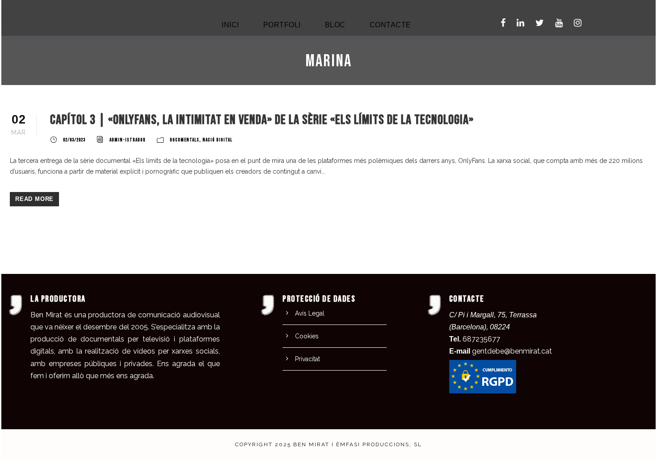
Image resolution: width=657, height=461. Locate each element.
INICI (230, 25)
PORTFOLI (282, 25)
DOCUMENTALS (184, 140)
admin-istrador (128, 140)
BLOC (335, 25)
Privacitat (307, 359)
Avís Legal (309, 313)
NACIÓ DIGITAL (217, 140)
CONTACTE (390, 25)
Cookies (307, 336)
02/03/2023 (74, 140)
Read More (34, 199)
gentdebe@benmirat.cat (512, 351)
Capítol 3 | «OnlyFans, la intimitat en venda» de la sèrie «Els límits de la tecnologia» (262, 120)
